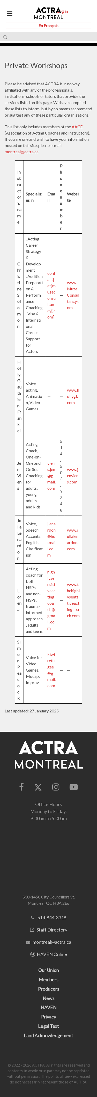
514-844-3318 (51, 917)
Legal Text (48, 1026)
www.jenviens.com (72, 475)
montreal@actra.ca (22, 151)
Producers (48, 989)
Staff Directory (51, 930)
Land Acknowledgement (48, 1035)
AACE (77, 126)
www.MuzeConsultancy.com (73, 295)
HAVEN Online (52, 954)
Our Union (48, 970)
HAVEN (49, 1007)
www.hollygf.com (73, 396)
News (49, 998)
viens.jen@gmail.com (51, 475)
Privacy (48, 1016)
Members (48, 979)
